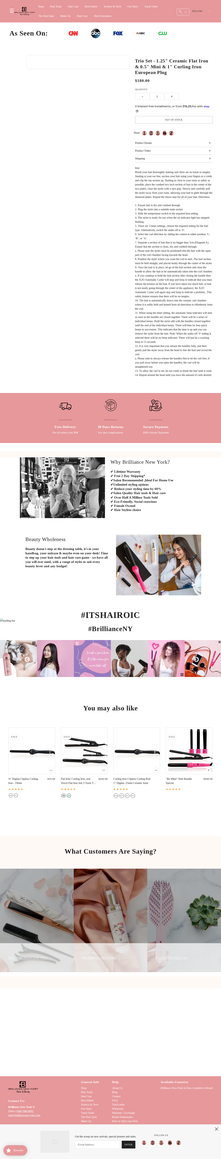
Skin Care (82, 15)
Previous (26, 658)
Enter (128, 1144)
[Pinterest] (161, 1142)
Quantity (141, 89)
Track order (118, 1104)
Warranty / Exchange (123, 1112)
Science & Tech (112, 6)
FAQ (115, 1100)
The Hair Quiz (46, 15)
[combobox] (183, 12)
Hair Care (73, 6)
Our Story (132, 6)
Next (195, 658)
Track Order (151, 6)
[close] (216, 1129)
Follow (197, 11)
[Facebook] (145, 1142)
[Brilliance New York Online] (24, 11)
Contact (116, 1096)
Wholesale (117, 1108)
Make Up (65, 15)
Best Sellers (91, 6)
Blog (114, 1092)
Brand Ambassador (122, 1117)
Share (137, 132)
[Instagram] (152, 1142)
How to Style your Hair (125, 1121)
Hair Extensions (102, 15)
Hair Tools (56, 6)
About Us (117, 1088)
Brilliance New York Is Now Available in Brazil (187, 1088)
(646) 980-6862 (24, 1111)
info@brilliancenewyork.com (24, 1115)
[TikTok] (177, 1142)
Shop (41, 6)
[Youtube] (170, 1142)
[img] (145, 133)
